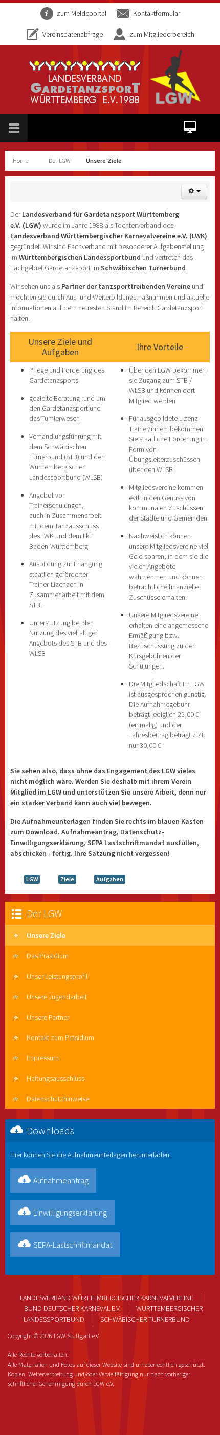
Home (20, 160)
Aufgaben (109, 879)
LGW (32, 879)
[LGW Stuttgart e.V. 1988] (115, 76)
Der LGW (60, 160)
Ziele (67, 879)
